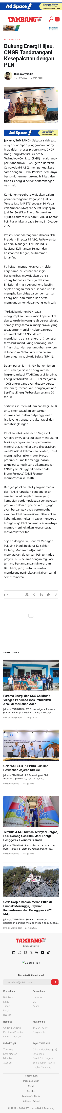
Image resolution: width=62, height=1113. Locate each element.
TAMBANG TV (40, 1027)
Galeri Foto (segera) (43, 1058)
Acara (36, 1006)
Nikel (6, 1010)
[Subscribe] (55, 982)
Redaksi (31, 1091)
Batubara (8, 997)
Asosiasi (7, 1062)
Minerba (7, 1058)
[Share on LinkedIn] (41, 595)
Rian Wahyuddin (23, 74)
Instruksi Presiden (12, 1036)
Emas (6, 1001)
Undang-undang (12, 1027)
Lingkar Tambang (42, 1067)
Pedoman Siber (31, 1080)
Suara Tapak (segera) (44, 1062)
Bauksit (7, 1014)
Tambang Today (12, 39)
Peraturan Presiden (13, 1032)
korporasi (37, 997)
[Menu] (57, 19)
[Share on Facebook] (34, 595)
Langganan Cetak (31, 1096)
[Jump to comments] (6, 595)
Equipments (39, 1032)
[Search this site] (51, 19)
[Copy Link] (56, 595)
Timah (6, 1006)
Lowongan (38, 1053)
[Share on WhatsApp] (49, 595)
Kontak (31, 1086)
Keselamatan (10, 1053)
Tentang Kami (31, 1075)
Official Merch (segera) (45, 1049)
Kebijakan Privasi (31, 1101)
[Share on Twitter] (27, 595)
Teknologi (8, 1049)
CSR (35, 1001)
